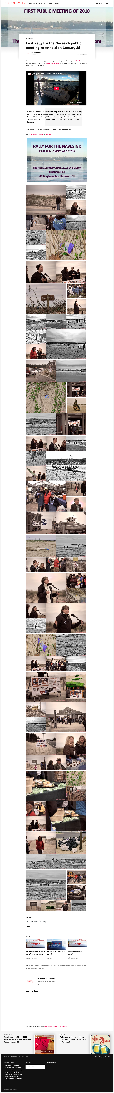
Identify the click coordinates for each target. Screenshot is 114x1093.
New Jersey (72, 967)
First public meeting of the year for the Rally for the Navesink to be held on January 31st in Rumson (35, 953)
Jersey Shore (30, 967)
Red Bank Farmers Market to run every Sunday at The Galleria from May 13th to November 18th (13, 1074)
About (57, 3)
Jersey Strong (39, 967)
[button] (46, 199)
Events (35, 3)
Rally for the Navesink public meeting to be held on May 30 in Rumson (76, 953)
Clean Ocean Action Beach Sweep (62, 965)
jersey (84, 965)
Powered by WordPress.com (10, 1089)
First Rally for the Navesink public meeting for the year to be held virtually (56, 953)
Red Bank (34, 968)
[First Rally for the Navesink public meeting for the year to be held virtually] (56, 944)
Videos (40, 3)
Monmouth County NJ (61, 967)
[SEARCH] (109, 3)
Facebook (48, 134)
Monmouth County (49, 967)
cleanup (74, 965)
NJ (76, 967)
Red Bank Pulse (37, 52)
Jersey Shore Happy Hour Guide (13, 1067)
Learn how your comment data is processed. (55, 1026)
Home (30, 3)
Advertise (51, 3)
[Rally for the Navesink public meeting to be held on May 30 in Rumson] (77, 944)
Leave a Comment (83, 55)
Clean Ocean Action (36, 134)
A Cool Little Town (35, 965)
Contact (45, 3)
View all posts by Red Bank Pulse (46, 981)
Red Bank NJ (41, 968)
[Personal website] (38, 984)
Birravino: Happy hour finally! (12, 1065)
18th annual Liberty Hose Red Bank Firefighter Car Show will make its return (14, 1080)
